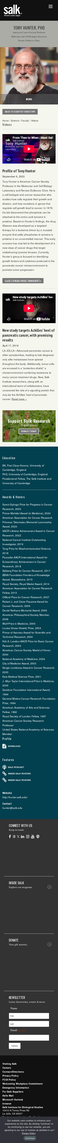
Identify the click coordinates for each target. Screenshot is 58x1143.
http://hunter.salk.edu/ (14, 797)
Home (5, 120)
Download (14, 746)
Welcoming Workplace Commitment (22, 1083)
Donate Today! (28, 431)
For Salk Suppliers (12, 1091)
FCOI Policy (9, 1079)
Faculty (25, 120)
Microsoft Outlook (12, 1099)
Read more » (19, 399)
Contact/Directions (13, 1071)
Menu (29, 99)
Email (17, 1030)
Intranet (6, 1103)
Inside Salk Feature (19, 773)
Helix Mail (8, 1095)
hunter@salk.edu (12, 808)
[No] (54, 1129)
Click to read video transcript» (23, 280)
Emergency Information (15, 1087)
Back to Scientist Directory (20, 111)
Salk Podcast (16, 767)
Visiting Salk (9, 1063)
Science (15, 120)
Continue (30, 1138)
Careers (6, 1067)
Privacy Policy (10, 1075)
